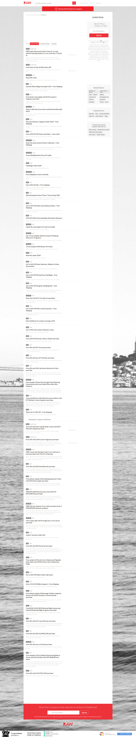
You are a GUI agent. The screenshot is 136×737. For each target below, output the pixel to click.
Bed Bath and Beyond (92, 91)
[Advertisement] (99, 72)
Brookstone (102, 99)
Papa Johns (91, 113)
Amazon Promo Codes (103, 91)
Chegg (106, 116)
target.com (91, 116)
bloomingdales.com (104, 97)
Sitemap (98, 3)
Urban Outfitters (99, 116)
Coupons (28, 15)
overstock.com (92, 97)
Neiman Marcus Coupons (103, 129)
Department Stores (35, 15)
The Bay (101, 102)
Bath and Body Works (104, 113)
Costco (106, 102)
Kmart (90, 94)
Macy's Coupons (92, 129)
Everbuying (91, 102)
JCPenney (91, 99)
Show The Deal (70, 78)
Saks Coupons (92, 134)
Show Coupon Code (72, 52)
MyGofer (102, 94)
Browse (92, 3)
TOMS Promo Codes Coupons (95, 132)
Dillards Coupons (101, 134)
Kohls (97, 113)
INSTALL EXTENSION (125, 734)
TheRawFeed (84, 3)
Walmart (95, 94)
